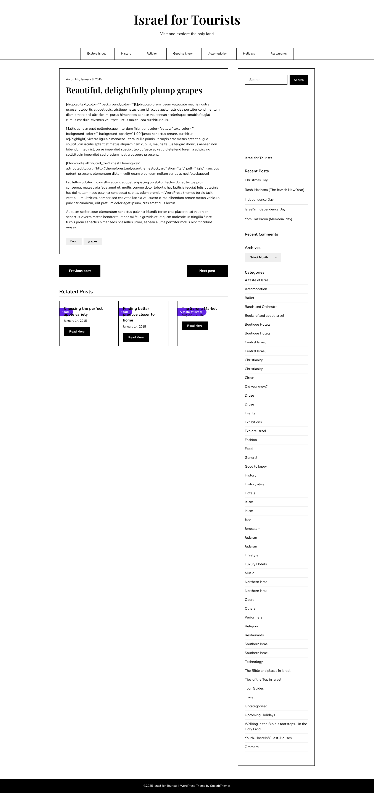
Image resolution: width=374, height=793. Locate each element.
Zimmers (252, 747)
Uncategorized (256, 706)
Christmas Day (256, 180)
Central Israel (255, 342)
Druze (249, 395)
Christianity (254, 360)
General (251, 457)
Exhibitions (253, 422)
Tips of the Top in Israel (263, 679)
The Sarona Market (199, 308)
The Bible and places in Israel (267, 670)
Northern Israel (257, 582)
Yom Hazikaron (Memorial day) (268, 219)
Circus (250, 377)
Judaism (251, 537)
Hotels (250, 493)
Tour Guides (254, 688)
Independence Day (259, 199)
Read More (77, 331)
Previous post (80, 270)
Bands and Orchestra (261, 306)
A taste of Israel (257, 280)
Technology (254, 661)
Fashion (251, 440)
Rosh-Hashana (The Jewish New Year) (274, 189)
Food (73, 241)
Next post (207, 270)
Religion (152, 54)
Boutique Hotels (258, 324)
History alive (254, 484)
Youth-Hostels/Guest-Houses (268, 738)
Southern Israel (257, 644)
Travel (250, 697)
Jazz (248, 519)
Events (250, 413)
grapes (92, 241)
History (126, 54)
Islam (249, 502)
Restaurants (279, 54)
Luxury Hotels (256, 564)
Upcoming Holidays (260, 715)
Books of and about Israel (264, 315)
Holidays (249, 54)
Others (250, 608)
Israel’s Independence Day (265, 209)
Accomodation (217, 54)
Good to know (183, 54)
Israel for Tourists (187, 19)
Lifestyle (251, 555)
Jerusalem (253, 528)
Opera (249, 599)
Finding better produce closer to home (139, 314)
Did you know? (256, 386)
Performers (254, 617)
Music (249, 573)
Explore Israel (96, 54)
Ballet (249, 298)
